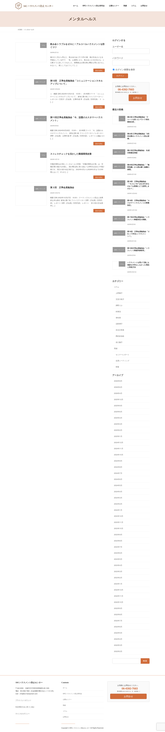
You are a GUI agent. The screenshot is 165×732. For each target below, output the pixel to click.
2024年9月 (118, 461)
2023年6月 (118, 553)
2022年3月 (118, 645)
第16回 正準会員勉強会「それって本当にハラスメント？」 (138, 233)
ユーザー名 (117, 46)
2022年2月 (118, 651)
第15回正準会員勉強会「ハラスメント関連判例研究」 (138, 249)
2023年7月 (118, 546)
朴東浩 (118, 311)
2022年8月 (118, 614)
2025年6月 (118, 411)
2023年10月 (118, 528)
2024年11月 (118, 448)
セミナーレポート (122, 354)
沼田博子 (119, 323)
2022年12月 (118, 590)
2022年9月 (118, 608)
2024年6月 (118, 479)
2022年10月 (118, 602)
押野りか (119, 305)
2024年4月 (118, 491)
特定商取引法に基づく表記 (24, 707)
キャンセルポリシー (22, 713)
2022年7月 (118, 620)
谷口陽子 (119, 342)
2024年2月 (118, 504)
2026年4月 (118, 393)
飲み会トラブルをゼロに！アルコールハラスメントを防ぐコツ (77, 45)
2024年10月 (118, 454)
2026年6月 (118, 387)
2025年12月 (118, 399)
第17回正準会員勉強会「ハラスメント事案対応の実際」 (138, 218)
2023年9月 (118, 534)
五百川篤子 (120, 299)
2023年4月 (118, 565)
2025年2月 (118, 430)
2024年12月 (118, 442)
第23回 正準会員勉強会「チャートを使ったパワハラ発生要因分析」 (138, 119)
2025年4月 (118, 418)
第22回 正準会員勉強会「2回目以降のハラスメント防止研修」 (138, 135)
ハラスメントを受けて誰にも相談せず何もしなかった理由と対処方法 (138, 264)
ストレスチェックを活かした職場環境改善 (71, 153)
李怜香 (118, 317)
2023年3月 (118, 571)
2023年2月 (118, 577)
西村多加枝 (120, 336)
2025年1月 (118, 436)
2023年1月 (118, 583)
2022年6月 (118, 626)
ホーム (65, 688)
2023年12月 (118, 516)
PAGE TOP (159, 708)
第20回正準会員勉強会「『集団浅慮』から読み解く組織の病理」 (138, 167)
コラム (116, 287)
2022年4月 (118, 639)
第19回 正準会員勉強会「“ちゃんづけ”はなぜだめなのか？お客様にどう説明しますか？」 (138, 185)
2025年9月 (118, 405)
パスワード (117, 57)
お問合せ (66, 717)
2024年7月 (118, 473)
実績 (115, 348)
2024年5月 (118, 485)
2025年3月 (118, 424)
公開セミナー (67, 699)
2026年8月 (118, 381)
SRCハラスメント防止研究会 (72, 693)
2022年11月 (118, 596)
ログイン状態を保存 (125, 69)
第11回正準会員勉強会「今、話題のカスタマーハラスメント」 (76, 119)
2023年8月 (118, 540)
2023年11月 (118, 522)
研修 (117, 367)
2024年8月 (118, 467)
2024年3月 (118, 497)
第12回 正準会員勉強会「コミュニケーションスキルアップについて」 (76, 82)
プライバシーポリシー (23, 700)
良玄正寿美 (120, 330)
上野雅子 (119, 293)
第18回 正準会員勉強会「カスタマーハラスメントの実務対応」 (138, 202)
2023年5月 (118, 559)
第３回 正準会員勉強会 (62, 187)
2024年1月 (118, 510)
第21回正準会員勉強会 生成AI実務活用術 (138, 151)
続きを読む (99, 70)
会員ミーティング (122, 360)
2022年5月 (118, 633)
